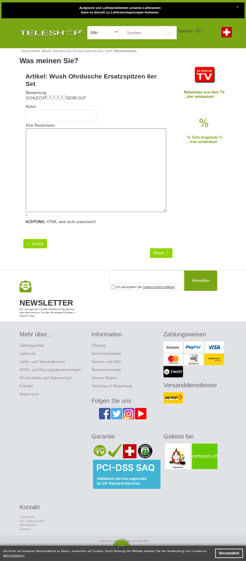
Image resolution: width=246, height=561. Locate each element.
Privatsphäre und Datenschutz (46, 378)
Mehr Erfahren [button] (13, 555)
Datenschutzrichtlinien (159, 287)
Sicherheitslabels (106, 353)
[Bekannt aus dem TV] (204, 85)
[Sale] (204, 134)
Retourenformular (106, 370)
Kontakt (26, 386)
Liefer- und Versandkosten (42, 361)
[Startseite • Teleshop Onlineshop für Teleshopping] (51, 31)
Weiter (159, 253)
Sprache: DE (189, 31)
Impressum (29, 394)
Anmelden (200, 280)
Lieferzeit (27, 353)
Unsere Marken (105, 378)
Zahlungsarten (32, 345)
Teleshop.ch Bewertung (112, 386)
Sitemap (99, 345)
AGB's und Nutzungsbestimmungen (50, 370)
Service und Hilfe (106, 361)
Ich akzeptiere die (145, 287)
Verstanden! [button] (229, 553)
